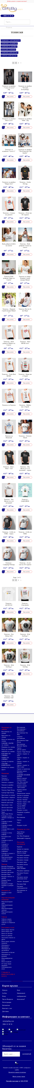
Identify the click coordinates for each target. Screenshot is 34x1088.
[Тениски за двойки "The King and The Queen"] (25, 140)
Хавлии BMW (21, 806)
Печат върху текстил (8, 929)
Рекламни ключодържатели (22, 887)
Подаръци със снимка (7, 728)
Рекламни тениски (23, 857)
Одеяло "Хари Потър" (24, 751)
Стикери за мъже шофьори (7, 826)
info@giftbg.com (8, 1021)
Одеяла (19, 748)
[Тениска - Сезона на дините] (9, 203)
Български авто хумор (6, 837)
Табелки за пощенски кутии (8, 923)
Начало (4, 990)
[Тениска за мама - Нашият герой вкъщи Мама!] (25, 267)
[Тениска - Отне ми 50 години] (25, 203)
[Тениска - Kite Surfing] (25, 656)
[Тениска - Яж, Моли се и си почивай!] (9, 490)
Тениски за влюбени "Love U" (8, 150)
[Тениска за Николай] (9, 426)
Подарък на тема (23, 829)
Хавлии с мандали (22, 797)
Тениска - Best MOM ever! (25, 342)
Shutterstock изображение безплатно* (21, 996)
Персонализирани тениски (7, 909)
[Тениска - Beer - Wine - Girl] (9, 457)
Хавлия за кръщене (23, 795)
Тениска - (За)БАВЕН (25, 500)
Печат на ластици (7, 933)
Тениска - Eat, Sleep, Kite (9, 635)
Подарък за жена (22, 810)
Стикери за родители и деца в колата (8, 974)
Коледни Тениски (7, 787)
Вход (4, 996)
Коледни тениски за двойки (8, 877)
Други (3, 769)
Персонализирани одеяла (7, 906)
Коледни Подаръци (7, 866)
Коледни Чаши (6, 874)
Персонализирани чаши (7, 902)
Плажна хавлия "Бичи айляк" (21, 786)
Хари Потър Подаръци (20, 832)
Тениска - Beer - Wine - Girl (9, 467)
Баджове (19, 847)
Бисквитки (6, 1005)
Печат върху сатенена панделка (8, 942)
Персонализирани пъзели (7, 912)
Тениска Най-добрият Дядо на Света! (9, 278)
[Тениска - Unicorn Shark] (25, 426)
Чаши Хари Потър (7, 814)
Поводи (4, 864)
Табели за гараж (7, 921)
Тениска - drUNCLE (8, 604)
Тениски (4, 776)
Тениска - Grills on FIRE (25, 533)
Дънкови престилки (8, 800)
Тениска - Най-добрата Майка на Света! (9, 343)
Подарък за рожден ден (8, 886)
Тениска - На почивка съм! (9, 696)
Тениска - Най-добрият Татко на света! (25, 245)
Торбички (5, 861)
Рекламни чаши (22, 862)
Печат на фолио (6, 961)
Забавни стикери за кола (8, 818)
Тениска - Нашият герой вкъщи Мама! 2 (9, 310)
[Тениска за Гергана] (9, 396)
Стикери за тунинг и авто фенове (8, 854)
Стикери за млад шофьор (7, 833)
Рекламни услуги (8, 927)
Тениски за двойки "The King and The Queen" (25, 151)
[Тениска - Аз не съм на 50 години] (25, 553)
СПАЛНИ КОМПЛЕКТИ (6, 764)
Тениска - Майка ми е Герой (25, 406)
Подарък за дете (22, 825)
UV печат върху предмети (6, 964)
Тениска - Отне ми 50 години (25, 213)
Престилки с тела (7, 805)
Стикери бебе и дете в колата (8, 829)
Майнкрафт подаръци (23, 838)
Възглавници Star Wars (22, 733)
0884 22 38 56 (8, 16)
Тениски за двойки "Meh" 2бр (25, 119)
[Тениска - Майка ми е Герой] (25, 396)
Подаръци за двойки (23, 812)
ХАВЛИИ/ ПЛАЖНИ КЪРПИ (23, 775)
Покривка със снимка (8, 747)
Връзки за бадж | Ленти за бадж (22, 852)
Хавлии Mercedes (7, 810)
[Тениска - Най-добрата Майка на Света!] (9, 332)
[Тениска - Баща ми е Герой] (25, 365)
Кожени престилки (7, 802)
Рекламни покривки (23, 855)
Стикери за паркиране (5, 845)
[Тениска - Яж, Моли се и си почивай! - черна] (25, 457)
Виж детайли (10, 96)
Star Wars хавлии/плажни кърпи (22, 782)
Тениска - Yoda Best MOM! (9, 375)
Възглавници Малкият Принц (22, 745)
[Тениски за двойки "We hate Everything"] (25, 77)
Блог (18, 990)
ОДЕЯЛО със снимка (8, 751)
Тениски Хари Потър (8, 790)
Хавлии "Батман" (22, 799)
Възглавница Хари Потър (23, 741)
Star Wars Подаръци (23, 836)
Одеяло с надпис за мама (23, 754)
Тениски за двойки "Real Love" (8, 119)
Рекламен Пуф (21, 884)
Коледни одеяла (6, 870)
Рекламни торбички (23, 870)
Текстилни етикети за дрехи (8, 938)
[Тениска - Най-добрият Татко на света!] (25, 234)
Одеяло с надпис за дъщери (23, 762)
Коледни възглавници (8, 868)
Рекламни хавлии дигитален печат (22, 878)
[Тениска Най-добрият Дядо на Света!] (9, 267)
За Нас (4, 993)
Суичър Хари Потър (8, 792)
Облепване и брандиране (5, 946)
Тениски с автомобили (5, 779)
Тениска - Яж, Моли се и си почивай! (9, 501)
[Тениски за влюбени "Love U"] (9, 140)
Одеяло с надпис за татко (23, 758)
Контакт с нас (7, 1008)
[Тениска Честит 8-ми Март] (25, 299)
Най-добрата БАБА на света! (9, 244)
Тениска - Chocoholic (25, 604)
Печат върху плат (7, 931)
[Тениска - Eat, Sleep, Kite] (9, 625)
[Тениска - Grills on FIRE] (25, 522)
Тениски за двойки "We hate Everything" (25, 87)
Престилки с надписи (8, 797)
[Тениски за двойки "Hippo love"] (9, 173)
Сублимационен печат (7, 968)
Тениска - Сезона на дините (9, 213)
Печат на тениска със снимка (8, 740)
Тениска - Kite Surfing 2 (9, 666)
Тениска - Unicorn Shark (25, 436)
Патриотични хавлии (23, 793)
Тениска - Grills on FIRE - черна (8, 533)
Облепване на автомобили (6, 949)
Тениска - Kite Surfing (25, 666)
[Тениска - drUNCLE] (9, 594)
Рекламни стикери (22, 860)
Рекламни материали (21, 843)
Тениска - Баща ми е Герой (25, 375)
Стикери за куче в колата (7, 841)
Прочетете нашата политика (17, 1072)
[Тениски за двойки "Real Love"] (9, 109)
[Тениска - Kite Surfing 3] (25, 625)
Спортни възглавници (21, 737)
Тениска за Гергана (9, 405)
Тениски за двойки (7, 785)
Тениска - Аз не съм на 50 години (25, 563)
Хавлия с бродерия (23, 881)
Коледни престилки (8, 872)
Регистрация (6, 1002)
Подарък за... (6, 890)
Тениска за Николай (9, 436)
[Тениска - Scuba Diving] (25, 173)
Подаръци (5, 773)
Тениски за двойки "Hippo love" (8, 183)
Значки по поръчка (23, 849)
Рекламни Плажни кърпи (22, 873)
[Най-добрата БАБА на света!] (9, 234)
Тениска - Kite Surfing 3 (25, 635)
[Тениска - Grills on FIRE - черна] (9, 522)
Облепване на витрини (6, 955)
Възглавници (21, 727)
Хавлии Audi (21, 808)
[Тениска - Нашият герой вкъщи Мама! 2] (9, 299)
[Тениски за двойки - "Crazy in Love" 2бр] (9, 77)
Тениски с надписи (8, 782)
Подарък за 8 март (7, 883)
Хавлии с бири (21, 804)
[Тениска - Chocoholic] (25, 594)
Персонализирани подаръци (8, 898)
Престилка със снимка (6, 736)
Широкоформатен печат (7, 959)
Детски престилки (7, 807)
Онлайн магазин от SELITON (17, 1081)
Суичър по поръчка (8, 761)
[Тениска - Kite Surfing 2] (9, 656)
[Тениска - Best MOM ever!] (25, 332)
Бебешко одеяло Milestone (22, 772)
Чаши (3, 812)
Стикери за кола (7, 816)
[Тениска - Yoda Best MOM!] (9, 365)
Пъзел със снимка (7, 749)
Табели (4, 917)
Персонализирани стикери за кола (7, 858)
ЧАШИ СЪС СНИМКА (5, 758)
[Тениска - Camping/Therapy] (9, 553)
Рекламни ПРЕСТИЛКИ (21, 867)
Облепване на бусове (8, 952)
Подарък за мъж (7, 892)
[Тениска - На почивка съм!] (9, 686)
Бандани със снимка (8, 767)
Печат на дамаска (7, 935)
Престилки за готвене (8, 795)
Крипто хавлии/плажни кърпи (22, 779)
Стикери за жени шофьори (7, 822)
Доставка (5, 1011)
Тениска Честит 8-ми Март (25, 310)
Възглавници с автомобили (21, 729)
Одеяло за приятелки (23, 769)
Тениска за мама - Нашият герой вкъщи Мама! (25, 278)
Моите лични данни (19, 1076)
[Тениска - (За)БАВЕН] (25, 490)
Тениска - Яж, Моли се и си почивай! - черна (25, 468)
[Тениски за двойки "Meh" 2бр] (25, 109)
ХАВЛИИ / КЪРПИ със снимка (7, 744)
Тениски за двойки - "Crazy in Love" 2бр (8, 87)
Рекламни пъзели (22, 864)
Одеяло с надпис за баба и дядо (23, 766)
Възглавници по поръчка (22, 891)
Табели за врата (6, 919)
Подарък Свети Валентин (6, 881)
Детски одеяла (21, 749)
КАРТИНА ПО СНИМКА (6, 754)
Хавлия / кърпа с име (23, 801)
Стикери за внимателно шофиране (5, 849)
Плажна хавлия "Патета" (21, 790)
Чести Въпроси (7, 999)
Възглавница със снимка (7, 732)
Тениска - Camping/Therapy (9, 563)
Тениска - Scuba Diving (25, 183)
